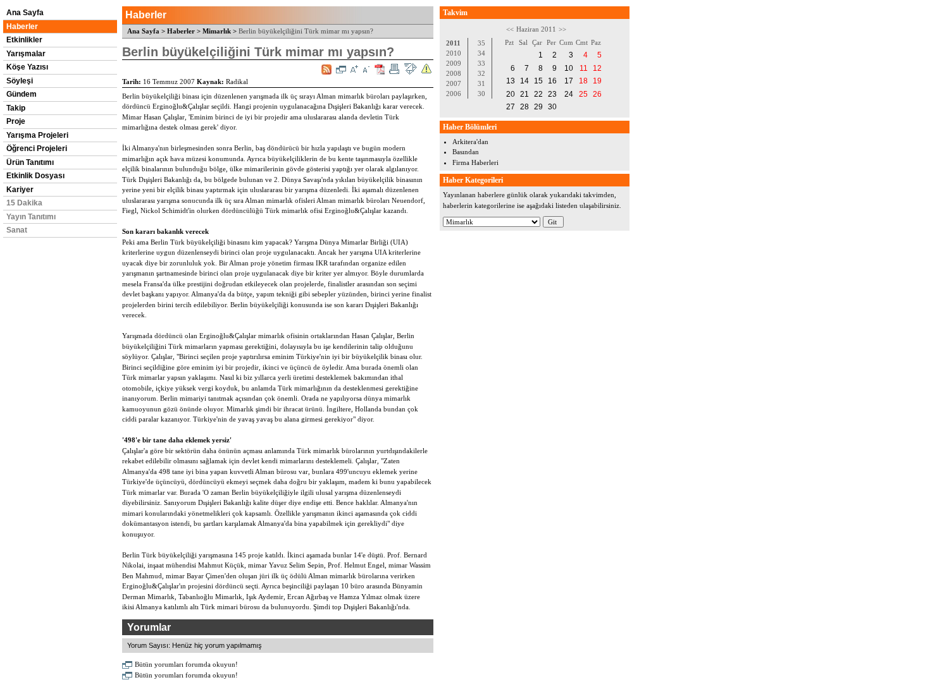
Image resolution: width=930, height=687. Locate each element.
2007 (453, 83)
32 (481, 73)
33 (481, 63)
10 (568, 68)
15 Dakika (24, 202)
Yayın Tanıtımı (31, 216)
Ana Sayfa (25, 12)
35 (481, 43)
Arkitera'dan (470, 141)
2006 (453, 93)
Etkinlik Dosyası (35, 175)
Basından (465, 151)
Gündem (21, 94)
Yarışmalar (26, 53)
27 (510, 106)
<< (510, 29)
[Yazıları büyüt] (354, 69)
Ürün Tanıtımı (30, 162)
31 (481, 83)
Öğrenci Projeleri (36, 148)
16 (552, 80)
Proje (15, 121)
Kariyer (20, 189)
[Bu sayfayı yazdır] (394, 69)
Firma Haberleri (475, 162)
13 (510, 80)
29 (538, 106)
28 (524, 106)
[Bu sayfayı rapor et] (426, 69)
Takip (15, 108)
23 (552, 94)
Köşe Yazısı (27, 67)
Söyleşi (19, 80)
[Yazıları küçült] (366, 69)
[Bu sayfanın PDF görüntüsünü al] (380, 69)
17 (568, 80)
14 (524, 80)
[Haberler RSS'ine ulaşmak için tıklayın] (326, 69)
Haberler (22, 26)
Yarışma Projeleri (37, 135)
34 (481, 53)
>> (562, 29)
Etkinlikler (24, 39)
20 (510, 94)
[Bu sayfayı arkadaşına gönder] (410, 69)
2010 (453, 53)
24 (568, 94)
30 (481, 93)
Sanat (16, 230)
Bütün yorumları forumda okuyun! (186, 664)
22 (538, 94)
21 (524, 94)
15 (538, 80)
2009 (453, 63)
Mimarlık (216, 31)
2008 (453, 73)
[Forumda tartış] (341, 69)
